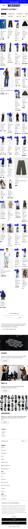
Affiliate (2, 459)
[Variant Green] (15, 185)
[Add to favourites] (4, 21)
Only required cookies (14, 523)
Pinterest (3, 435)
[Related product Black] (26, 63)
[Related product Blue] (24, 63)
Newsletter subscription (5, 465)
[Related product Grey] (5, 130)
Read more (15, 326)
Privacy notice (4, 495)
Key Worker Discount (5, 468)
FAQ (2, 476)
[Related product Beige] (10, 62)
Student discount (4, 462)
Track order (3, 473)
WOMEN (3, 5)
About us (2, 447)
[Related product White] (17, 85)
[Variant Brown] (22, 107)
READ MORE (5, 360)
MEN (9, 5)
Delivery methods (4, 482)
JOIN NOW (5, 422)
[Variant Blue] (15, 110)
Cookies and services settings (14, 526)
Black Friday (3, 479)
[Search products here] (13, 5)
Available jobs (3, 453)
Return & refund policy (5, 485)
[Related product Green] (9, 62)
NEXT (20, 317)
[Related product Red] (5, 307)
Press (2, 456)
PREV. (8, 317)
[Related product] (11, 62)
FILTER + (2, 16)
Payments (3, 488)
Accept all (14, 519)
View (17, 16)
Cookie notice (3, 498)
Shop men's (16, 2)
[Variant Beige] (8, 219)
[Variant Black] (8, 37)
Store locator (3, 450)
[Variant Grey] (15, 85)
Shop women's (12, 2)
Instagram (3, 432)
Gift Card (2, 491)
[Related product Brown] (18, 85)
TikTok (3, 434)
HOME (4, 329)
